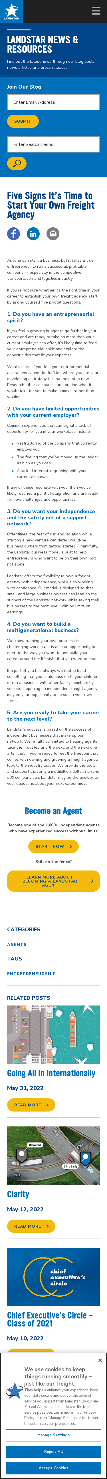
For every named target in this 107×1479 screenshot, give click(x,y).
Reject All (53, 1451)
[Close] (100, 1360)
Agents (17, 944)
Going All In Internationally (51, 1073)
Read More (27, 1105)
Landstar (11, 11)
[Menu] (95, 11)
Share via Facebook (13, 233)
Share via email (53, 233)
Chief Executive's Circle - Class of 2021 (50, 1319)
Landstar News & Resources (42, 44)
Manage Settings (53, 1435)
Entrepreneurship (31, 974)
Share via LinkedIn (33, 233)
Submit (23, 121)
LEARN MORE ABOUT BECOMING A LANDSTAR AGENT (50, 881)
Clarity (18, 1194)
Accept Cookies (53, 1468)
